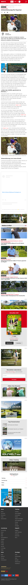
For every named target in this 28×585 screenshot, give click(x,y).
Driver (2, 532)
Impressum (17, 563)
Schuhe (2, 546)
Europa (2, 558)
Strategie (17, 525)
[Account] (19, 2)
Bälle (2, 533)
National (2, 556)
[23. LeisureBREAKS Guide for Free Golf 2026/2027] (14, 67)
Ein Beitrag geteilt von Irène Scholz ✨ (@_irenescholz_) (14, 209)
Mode (2, 549)
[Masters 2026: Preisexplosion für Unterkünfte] (14, 286)
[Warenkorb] (15, 1)
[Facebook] (2, 12)
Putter (2, 541)
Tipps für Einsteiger (19, 518)
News (6, 5)
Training (3, 478)
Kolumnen (17, 535)
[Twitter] (5, 12)
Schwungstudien (18, 520)
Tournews (3, 513)
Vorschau (18, 343)
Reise (3, 484)
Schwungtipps (18, 513)
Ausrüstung (4, 480)
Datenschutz (17, 561)
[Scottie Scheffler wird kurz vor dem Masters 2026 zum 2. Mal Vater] (14, 269)
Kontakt (16, 559)
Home (2, 5)
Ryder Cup (18, 105)
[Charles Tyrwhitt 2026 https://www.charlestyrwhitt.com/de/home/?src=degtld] (14, 218)
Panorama (4, 7)
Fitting (2, 542)
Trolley (2, 544)
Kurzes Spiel (17, 515)
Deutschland (3, 518)
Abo (12, 1)
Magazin (16, 530)
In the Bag (3, 548)
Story (16, 537)
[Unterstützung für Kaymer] (14, 392)
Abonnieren (9, 343)
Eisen (2, 535)
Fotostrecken (18, 556)
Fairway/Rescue (4, 537)
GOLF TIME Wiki (18, 532)
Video (16, 554)
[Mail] (7, 12)
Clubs (2, 516)
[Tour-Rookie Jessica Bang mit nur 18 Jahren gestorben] (14, 232)
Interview (17, 533)
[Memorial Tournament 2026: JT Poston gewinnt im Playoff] (14, 251)
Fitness (16, 522)
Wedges (2, 539)
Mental (16, 524)
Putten (16, 516)
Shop (16, 558)
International (3, 559)
